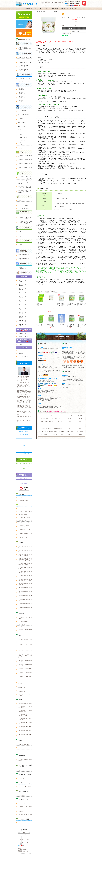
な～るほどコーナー (24, 442)
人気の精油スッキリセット (23, 336)
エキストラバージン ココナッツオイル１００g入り (71, 304)
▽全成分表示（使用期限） (44, 62)
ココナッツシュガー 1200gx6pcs (24, 208)
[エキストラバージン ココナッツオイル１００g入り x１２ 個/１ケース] (71, 318)
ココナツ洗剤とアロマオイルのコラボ (25, 626)
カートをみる (27, 8)
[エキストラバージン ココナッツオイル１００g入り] (71, 297)
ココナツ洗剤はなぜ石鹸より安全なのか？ (25, 747)
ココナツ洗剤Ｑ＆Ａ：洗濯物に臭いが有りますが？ (25, 695)
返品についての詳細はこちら (68, 33)
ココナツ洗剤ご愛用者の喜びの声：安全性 (25, 604)
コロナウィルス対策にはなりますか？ (25, 639)
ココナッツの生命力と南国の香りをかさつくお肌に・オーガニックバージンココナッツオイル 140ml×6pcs (25, 222)
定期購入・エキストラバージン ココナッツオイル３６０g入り (81, 325)
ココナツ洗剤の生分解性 (22, 750)
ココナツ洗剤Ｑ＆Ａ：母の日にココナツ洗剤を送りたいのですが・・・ (25, 669)
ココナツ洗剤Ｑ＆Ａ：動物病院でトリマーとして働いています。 (25, 665)
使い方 (24, 437)
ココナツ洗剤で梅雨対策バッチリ (24, 621)
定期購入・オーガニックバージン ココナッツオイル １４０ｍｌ (61, 304)
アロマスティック (21, 353)
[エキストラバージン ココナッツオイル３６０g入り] (81, 297)
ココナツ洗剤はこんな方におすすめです (25, 630)
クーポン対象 (55, 11)
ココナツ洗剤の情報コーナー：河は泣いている (25, 731)
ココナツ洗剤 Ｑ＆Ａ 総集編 (23, 642)
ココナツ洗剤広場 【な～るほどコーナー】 (25, 618)
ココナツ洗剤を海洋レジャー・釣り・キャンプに (25, 530)
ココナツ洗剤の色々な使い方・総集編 (25, 511)
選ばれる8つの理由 (24, 434)
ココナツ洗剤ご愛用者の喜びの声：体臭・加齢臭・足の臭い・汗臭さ (25, 572)
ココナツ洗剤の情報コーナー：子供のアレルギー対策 (25, 719)
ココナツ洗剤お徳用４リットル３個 (24, 62)
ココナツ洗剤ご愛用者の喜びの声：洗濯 (25, 588)
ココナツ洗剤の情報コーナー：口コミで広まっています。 (25, 707)
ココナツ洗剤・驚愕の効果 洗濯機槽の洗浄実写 (25, 760)
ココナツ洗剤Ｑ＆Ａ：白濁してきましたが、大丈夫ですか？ (25, 691)
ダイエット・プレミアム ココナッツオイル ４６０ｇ (41, 304)
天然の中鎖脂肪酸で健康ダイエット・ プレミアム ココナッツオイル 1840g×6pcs (25, 191)
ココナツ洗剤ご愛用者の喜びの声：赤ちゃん (25, 576)
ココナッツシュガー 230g (22, 200)
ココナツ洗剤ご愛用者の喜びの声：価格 (25, 608)
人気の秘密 (21, 494)
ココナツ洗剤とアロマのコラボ (24, 483)
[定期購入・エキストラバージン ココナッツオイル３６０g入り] (81, 318)
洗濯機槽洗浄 (22, 755)
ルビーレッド (20, 244)
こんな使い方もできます (22, 537)
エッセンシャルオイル (24, 799)
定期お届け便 (55, 8)
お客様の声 (24, 440)
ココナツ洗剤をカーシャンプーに (24, 522)
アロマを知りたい (24, 478)
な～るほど (21, 613)
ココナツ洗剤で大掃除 (22, 624)
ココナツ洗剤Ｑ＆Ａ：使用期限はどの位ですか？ (25, 683)
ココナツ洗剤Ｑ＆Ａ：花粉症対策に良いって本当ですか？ (25, 661)
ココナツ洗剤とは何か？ (24, 431)
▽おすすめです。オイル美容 (45, 59)
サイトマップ (83, 8)
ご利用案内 (47, 8)
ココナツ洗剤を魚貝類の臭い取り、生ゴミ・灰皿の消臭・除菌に (25, 534)
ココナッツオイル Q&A (25, 783)
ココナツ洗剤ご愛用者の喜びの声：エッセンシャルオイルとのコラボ (25, 596)
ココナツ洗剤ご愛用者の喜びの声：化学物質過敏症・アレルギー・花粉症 (25, 580)
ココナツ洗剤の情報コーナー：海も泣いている (25, 735)
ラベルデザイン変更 (24, 819)
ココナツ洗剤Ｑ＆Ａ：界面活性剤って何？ (25, 651)
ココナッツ (20, 234)
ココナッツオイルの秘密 (24, 466)
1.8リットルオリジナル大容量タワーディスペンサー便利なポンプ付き (23, 128)
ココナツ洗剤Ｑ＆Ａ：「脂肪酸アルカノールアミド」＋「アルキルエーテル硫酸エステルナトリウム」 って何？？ (25, 656)
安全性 (24, 451)
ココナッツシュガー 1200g (23, 205)
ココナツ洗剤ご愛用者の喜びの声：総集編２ (25, 547)
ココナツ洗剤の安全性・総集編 (23, 744)
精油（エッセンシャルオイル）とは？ (25, 806)
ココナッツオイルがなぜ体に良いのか (25, 765)
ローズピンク (20, 247)
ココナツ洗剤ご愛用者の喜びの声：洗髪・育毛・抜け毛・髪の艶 (25, 564)
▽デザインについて (43, 60)
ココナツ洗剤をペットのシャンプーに (25, 520)
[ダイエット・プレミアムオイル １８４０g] (40, 318)
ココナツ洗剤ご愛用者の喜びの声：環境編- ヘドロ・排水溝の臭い (25, 555)
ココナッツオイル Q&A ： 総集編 (24, 786)
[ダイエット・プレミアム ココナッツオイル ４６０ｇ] (40, 297)
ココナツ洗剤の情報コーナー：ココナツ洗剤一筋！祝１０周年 (25, 715)
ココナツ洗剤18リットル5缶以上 (24, 81)
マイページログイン (37, 8)
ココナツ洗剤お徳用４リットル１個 (24, 57)
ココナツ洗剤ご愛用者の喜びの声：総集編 (25, 551)
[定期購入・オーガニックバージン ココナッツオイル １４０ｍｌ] (61, 297)
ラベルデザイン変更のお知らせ (23, 822)
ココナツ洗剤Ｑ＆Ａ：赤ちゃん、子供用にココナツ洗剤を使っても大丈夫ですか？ (25, 646)
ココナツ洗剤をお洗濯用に (23, 514)
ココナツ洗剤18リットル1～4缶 (24, 78)
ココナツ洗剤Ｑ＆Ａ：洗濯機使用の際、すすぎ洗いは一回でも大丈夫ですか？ (25, 678)
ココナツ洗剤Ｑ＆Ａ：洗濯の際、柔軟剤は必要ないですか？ (25, 687)
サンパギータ (20, 236)
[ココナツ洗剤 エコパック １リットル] (61, 318)
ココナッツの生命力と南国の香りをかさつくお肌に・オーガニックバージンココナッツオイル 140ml (25, 217)
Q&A (24, 445)
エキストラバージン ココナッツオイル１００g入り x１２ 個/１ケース (71, 325)
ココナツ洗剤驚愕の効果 (24, 453)
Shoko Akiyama (79, 178)
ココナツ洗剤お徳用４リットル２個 (24, 59)
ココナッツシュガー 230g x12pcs (24, 202)
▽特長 (39, 58)
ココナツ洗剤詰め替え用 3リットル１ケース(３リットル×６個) (23, 102)
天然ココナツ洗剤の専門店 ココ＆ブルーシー (43, 11)
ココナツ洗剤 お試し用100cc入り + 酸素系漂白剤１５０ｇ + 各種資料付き (25, 48)
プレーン (19, 231)
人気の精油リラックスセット (23, 333)
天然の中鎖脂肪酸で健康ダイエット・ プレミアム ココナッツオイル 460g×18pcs (25, 182)
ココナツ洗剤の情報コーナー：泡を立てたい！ (25, 723)
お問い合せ (63, 8)
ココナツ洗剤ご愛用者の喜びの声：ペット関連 (25, 600)
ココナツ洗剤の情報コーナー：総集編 (25, 703)
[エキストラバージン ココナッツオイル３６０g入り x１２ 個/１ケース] (51, 318)
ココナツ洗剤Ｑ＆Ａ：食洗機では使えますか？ (25, 673)
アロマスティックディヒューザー (24, 350)
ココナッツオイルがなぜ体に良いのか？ (24, 463)
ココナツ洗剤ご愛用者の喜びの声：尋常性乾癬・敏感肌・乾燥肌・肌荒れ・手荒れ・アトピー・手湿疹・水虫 (25, 559)
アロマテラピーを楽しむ (22, 803)
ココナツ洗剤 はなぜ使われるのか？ (24, 500)
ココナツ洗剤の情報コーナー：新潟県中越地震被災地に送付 (25, 711)
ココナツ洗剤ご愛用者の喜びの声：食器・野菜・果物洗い (25, 584)
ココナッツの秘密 (21, 778)
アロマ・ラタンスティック (23, 356)
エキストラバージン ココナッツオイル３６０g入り (81, 304)
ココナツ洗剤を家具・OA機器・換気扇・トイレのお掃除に (24, 526)
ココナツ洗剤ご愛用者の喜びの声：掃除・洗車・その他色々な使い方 (25, 592)
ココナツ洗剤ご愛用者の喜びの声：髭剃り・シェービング (25, 568)
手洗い (19, 509)
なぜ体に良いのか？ (21, 770)
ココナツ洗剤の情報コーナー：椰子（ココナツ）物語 (24, 727)
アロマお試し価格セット (22, 344)
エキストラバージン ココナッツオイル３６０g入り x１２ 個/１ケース (51, 325)
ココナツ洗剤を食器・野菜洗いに (24, 517)
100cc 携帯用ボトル (22, 140)
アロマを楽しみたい (24, 480)
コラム (24, 448)
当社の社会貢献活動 (73, 8)
